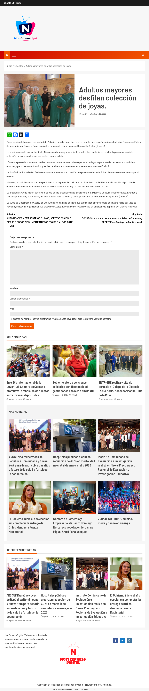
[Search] (143, 55)
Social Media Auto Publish (63, 689)
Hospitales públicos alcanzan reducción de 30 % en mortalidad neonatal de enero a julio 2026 (74, 461)
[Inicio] (7, 55)
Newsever (90, 684)
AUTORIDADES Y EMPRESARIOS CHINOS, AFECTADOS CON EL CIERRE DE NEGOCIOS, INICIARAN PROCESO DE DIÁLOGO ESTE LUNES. (40, 220)
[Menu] (14, 55)
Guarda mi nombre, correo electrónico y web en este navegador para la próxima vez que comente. (62, 319)
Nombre (14, 288)
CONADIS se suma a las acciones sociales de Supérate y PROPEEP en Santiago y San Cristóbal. (112, 218)
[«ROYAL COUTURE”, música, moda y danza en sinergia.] (119, 497)
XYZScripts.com (90, 689)
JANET (84, 114)
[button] (14, 55)
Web (12, 308)
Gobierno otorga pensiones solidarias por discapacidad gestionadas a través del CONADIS (74, 386)
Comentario (16, 246)
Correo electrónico (20, 298)
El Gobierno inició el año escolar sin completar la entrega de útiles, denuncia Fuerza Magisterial (125, 603)
